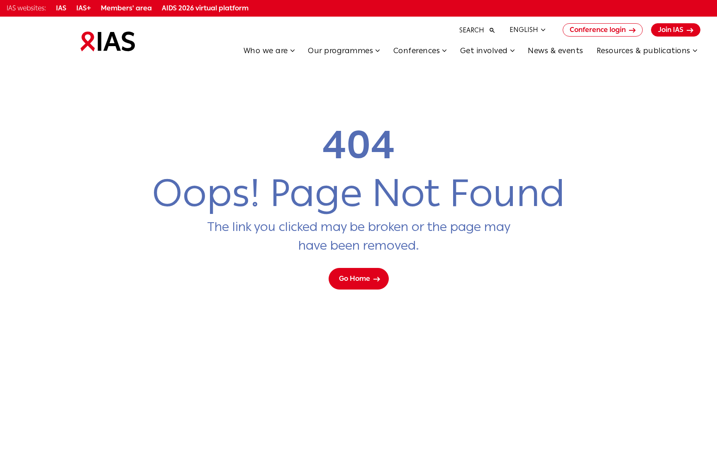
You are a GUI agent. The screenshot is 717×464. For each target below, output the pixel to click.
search (471, 30)
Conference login (598, 30)
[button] (276, 53)
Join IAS (670, 30)
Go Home (354, 278)
